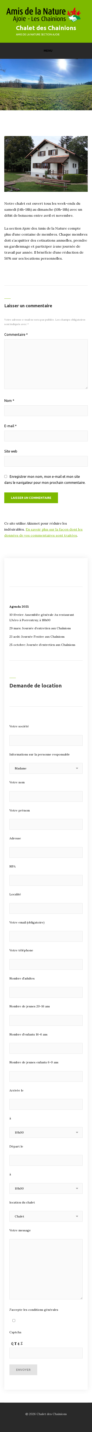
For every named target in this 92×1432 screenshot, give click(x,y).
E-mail (10, 426)
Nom (9, 401)
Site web (10, 451)
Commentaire (16, 334)
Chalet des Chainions (46, 27)
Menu (48, 50)
